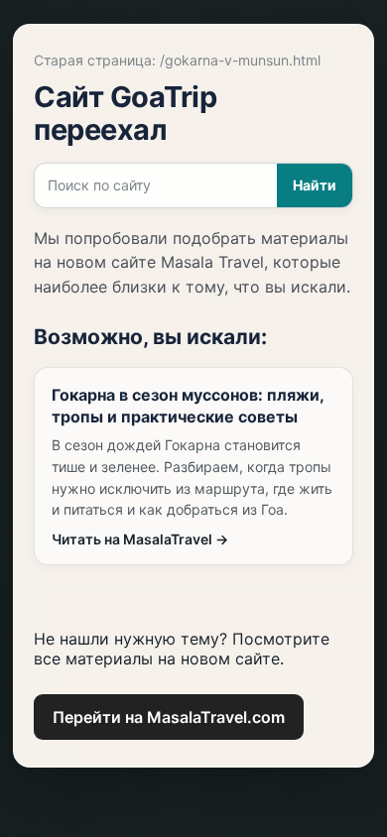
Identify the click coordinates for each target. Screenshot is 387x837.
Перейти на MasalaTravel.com (169, 717)
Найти (314, 185)
